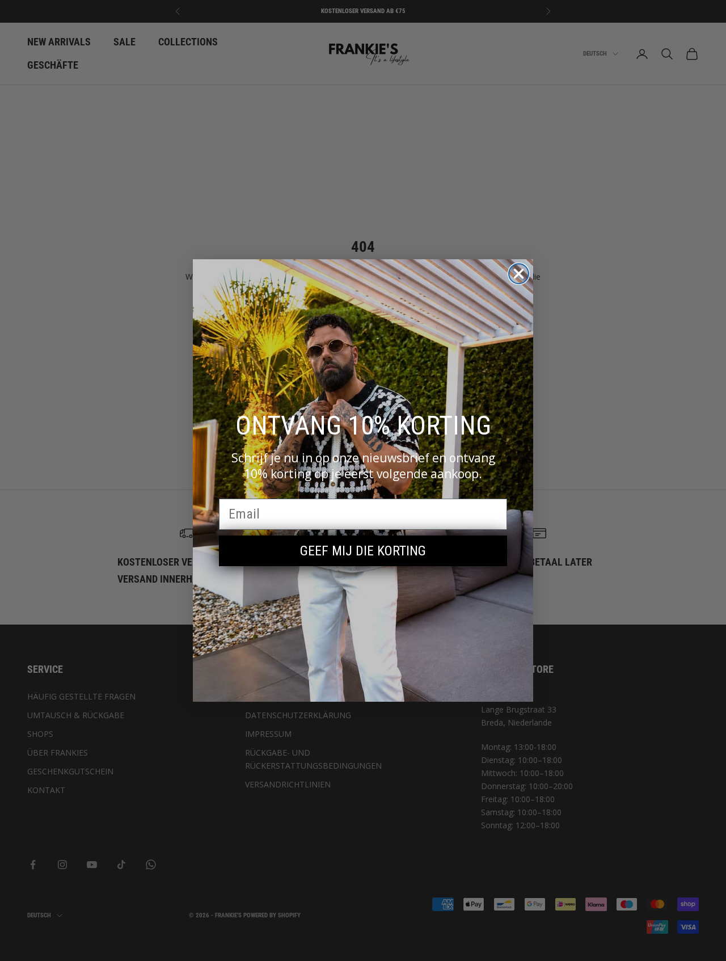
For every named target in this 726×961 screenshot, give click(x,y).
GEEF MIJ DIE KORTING (363, 551)
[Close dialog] (519, 274)
